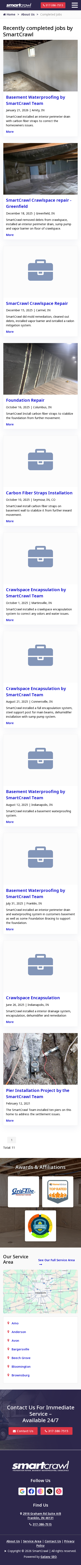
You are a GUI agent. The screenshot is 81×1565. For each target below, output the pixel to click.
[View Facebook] (31, 1491)
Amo (15, 1323)
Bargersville (20, 1349)
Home (10, 14)
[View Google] (22, 1491)
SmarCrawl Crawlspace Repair (37, 303)
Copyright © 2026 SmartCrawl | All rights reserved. (42, 1551)
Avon (15, 1340)
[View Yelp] (58, 1491)
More (10, 132)
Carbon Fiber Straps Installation (39, 493)
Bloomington (21, 1366)
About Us (27, 14)
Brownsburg (20, 1375)
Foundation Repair (25, 400)
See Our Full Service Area (56, 1260)
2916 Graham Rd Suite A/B (42, 1516)
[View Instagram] (40, 1491)
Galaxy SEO (48, 1557)
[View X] (49, 1491)
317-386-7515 (54, 5)
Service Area (32, 1541)
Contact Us (24, 1431)
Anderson (19, 1332)
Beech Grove (21, 1358)
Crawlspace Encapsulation (33, 997)
